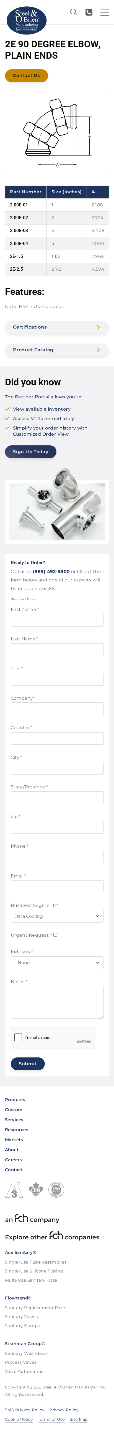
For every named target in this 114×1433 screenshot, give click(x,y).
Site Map (79, 1419)
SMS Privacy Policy (25, 1409)
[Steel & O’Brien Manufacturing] (26, 20)
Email (18, 876)
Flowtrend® (18, 1298)
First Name (25, 609)
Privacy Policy (64, 1409)
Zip (15, 816)
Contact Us (26, 75)
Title (17, 668)
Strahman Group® (25, 1343)
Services (14, 1119)
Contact (14, 1169)
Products (15, 1099)
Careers (13, 1159)
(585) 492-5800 (88, 12)
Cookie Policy (19, 1419)
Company (23, 698)
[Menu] (104, 12)
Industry (22, 951)
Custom (14, 1109)
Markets (14, 1139)
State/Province (29, 787)
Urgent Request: (31, 935)
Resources (16, 1129)
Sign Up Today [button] (30, 451)
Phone (19, 846)
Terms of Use (51, 1419)
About (12, 1149)
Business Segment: (34, 905)
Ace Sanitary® (20, 1252)
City (16, 757)
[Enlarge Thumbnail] (57, 132)
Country (21, 727)
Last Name (24, 639)
